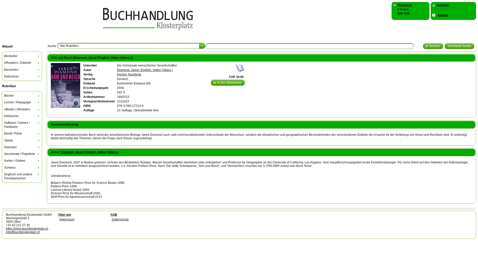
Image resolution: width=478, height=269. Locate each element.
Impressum (67, 219)
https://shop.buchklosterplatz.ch (27, 228)
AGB (114, 214)
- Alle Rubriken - (69, 46)
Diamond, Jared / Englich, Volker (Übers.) (145, 70)
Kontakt (443, 15)
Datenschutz (120, 219)
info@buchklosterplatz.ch (23, 232)
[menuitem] (22, 56)
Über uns (64, 214)
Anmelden (443, 4)
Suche (52, 46)
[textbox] (310, 46)
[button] (433, 46)
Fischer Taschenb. (129, 74)
